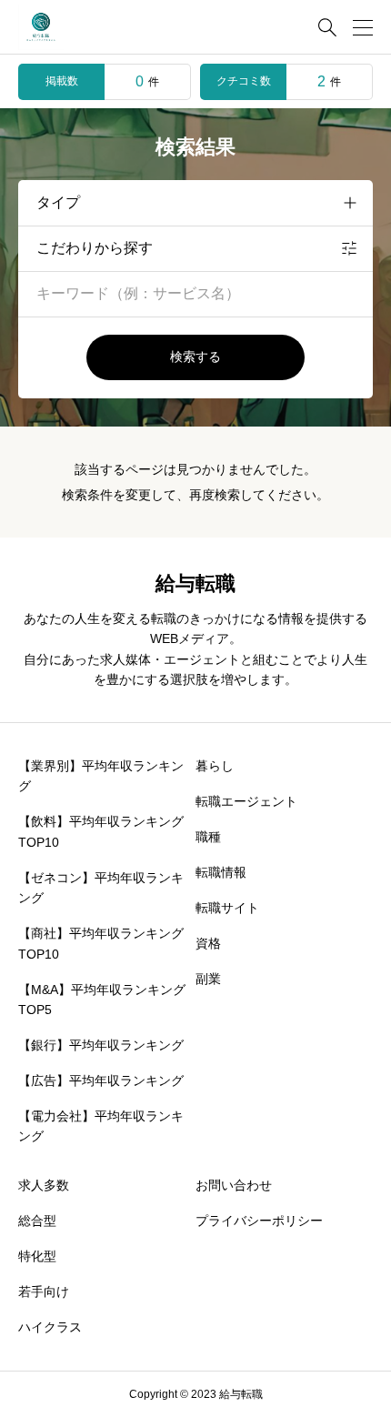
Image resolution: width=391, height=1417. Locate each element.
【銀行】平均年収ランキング (101, 1045)
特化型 (37, 1256)
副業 (208, 978)
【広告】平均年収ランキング (101, 1080)
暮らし (215, 766)
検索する (195, 356)
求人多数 (43, 1185)
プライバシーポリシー (259, 1220)
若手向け (43, 1291)
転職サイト (227, 907)
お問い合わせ (234, 1185)
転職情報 (221, 872)
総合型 (37, 1220)
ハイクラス (50, 1327)
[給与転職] (41, 27)
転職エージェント (246, 801)
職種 (208, 836)
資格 (208, 943)
